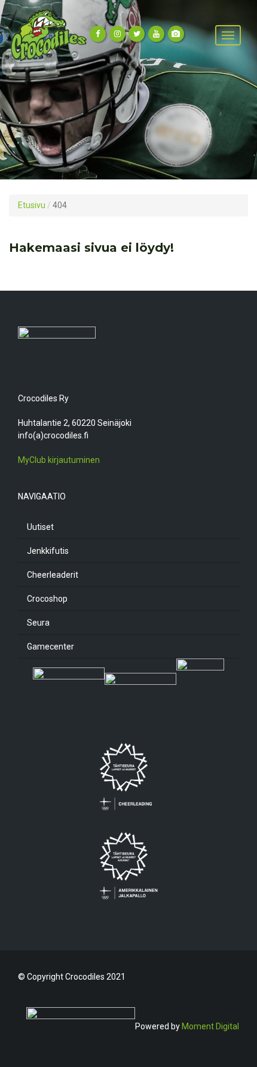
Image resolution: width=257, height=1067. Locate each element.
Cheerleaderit (52, 575)
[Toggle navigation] (228, 35)
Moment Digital (210, 1026)
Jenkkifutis (48, 551)
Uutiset (40, 527)
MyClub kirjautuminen (59, 460)
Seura (38, 622)
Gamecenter (50, 646)
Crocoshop (47, 598)
